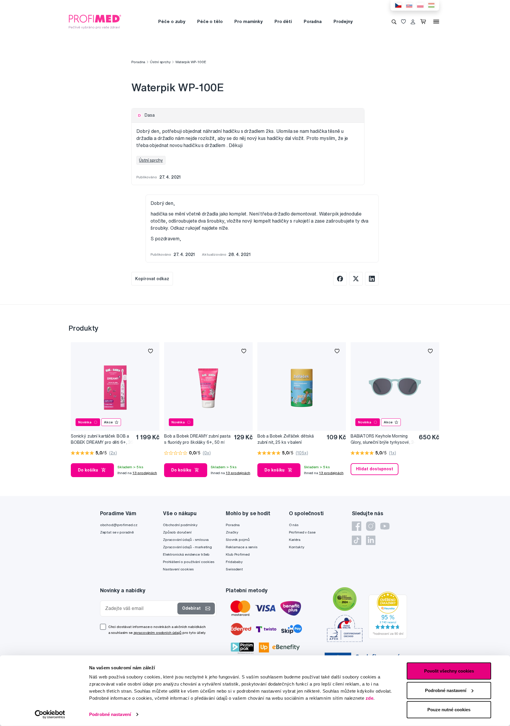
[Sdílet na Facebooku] (340, 278)
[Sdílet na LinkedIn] (372, 278)
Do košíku (88, 470)
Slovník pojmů (237, 539)
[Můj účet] (412, 21)
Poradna (313, 21)
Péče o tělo (210, 21)
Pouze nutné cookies (448, 709)
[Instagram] (370, 526)
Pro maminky (248, 21)
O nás (293, 525)
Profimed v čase (302, 532)
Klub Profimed (237, 554)
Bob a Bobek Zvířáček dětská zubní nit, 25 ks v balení (285, 439)
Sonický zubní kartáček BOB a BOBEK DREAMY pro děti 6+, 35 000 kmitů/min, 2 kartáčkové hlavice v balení (102, 439)
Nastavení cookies (178, 569)
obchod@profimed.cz (119, 525)
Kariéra (294, 539)
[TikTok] (356, 540)
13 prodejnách (145, 473)
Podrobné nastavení (110, 714)
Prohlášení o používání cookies (188, 562)
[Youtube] (385, 526)
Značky (232, 532)
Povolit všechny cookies (449, 670)
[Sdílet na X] (356, 278)
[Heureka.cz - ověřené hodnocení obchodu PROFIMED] (388, 615)
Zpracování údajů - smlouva (186, 539)
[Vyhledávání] (394, 21)
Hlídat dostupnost (374, 469)
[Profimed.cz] (95, 21)
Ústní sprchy (160, 62)
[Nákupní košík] (424, 21)
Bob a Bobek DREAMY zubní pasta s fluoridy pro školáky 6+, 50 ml (197, 439)
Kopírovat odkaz (152, 279)
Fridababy (234, 562)
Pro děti (283, 21)
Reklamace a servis (241, 547)
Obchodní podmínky (180, 525)
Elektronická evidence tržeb (186, 554)
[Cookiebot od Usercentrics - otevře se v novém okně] (50, 714)
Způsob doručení (177, 532)
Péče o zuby (171, 21)
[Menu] (436, 21)
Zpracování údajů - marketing (187, 547)
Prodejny (343, 21)
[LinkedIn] (370, 540)
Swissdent (234, 569)
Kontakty (296, 547)
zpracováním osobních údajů (157, 632)
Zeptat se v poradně (117, 532)
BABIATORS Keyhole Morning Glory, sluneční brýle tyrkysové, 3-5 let (383, 439)
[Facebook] (356, 526)
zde (370, 698)
